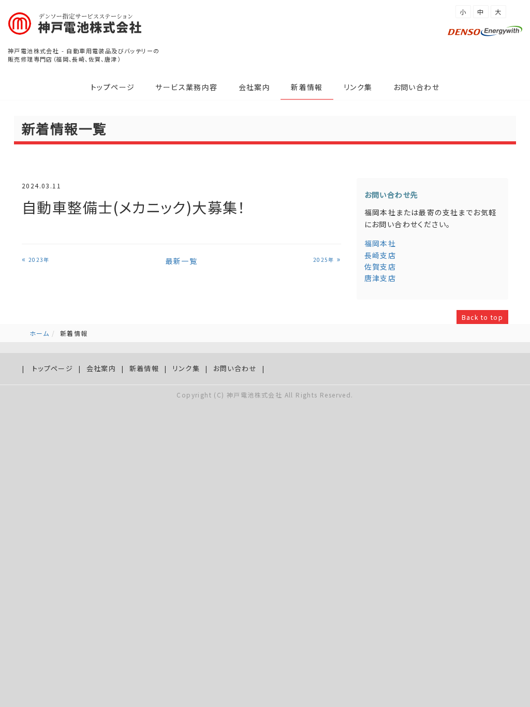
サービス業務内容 (186, 87)
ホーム (39, 333)
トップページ (113, 87)
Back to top (482, 317)
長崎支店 (380, 255)
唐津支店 (380, 278)
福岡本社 (380, 243)
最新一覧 (182, 261)
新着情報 (307, 87)
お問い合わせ (416, 87)
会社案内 (255, 87)
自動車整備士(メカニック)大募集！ (134, 207)
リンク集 (358, 87)
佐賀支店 (380, 266)
